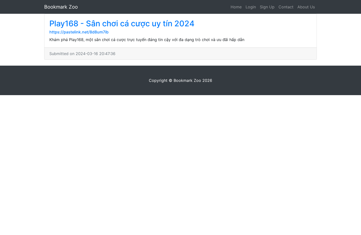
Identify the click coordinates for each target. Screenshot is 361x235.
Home (236, 6)
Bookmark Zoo (61, 7)
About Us (306, 6)
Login (251, 6)
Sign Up (267, 6)
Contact (285, 6)
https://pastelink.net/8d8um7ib (79, 31)
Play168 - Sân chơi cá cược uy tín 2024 (121, 23)
